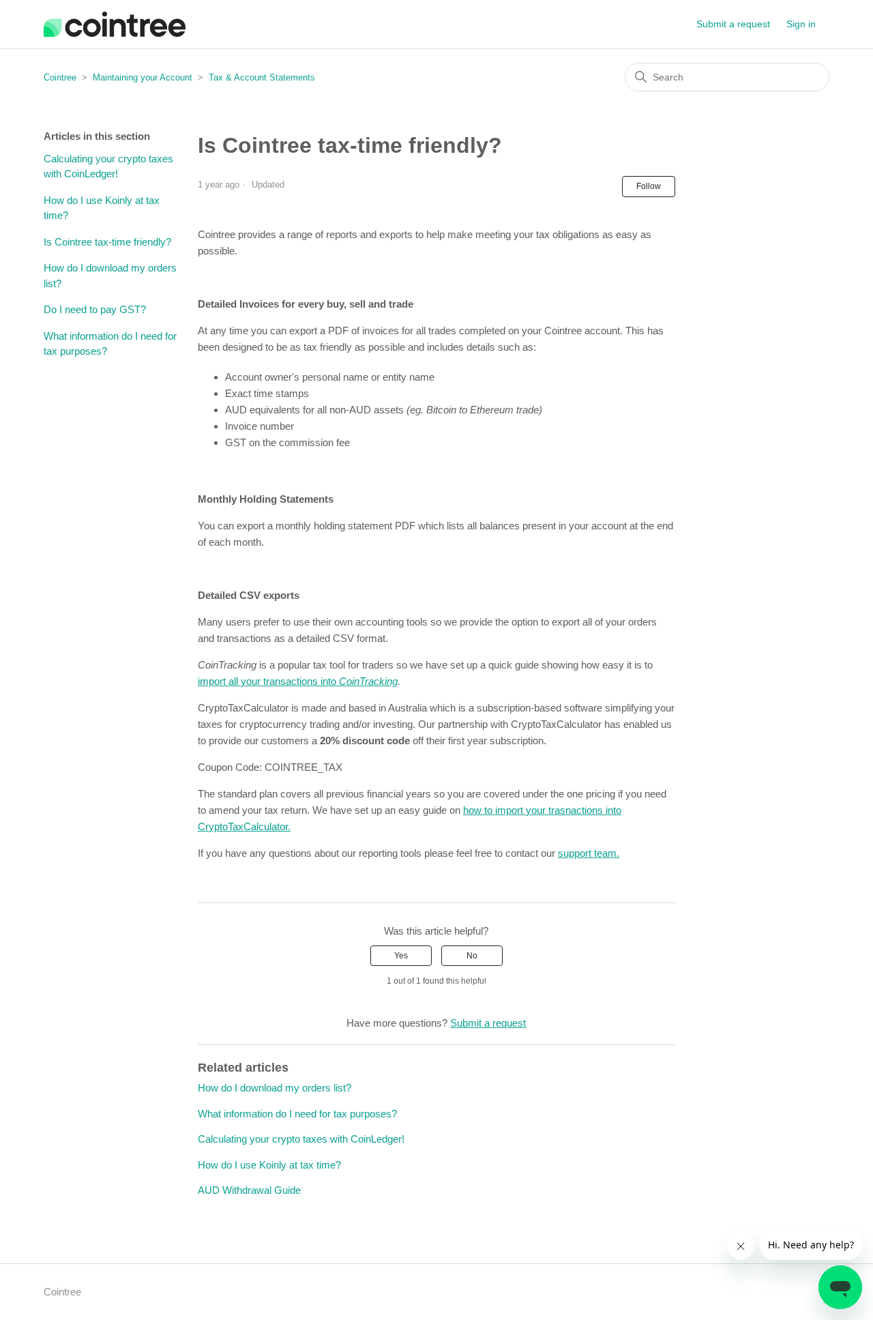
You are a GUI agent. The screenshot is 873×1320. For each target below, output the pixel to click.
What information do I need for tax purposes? (110, 343)
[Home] (115, 24)
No (472, 955)
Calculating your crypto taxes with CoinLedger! (108, 166)
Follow (648, 186)
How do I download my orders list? (110, 275)
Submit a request (733, 23)
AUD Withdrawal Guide (249, 1190)
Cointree (60, 77)
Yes (401, 955)
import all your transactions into (268, 681)
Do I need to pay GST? (95, 309)
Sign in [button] (801, 23)
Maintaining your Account (142, 77)
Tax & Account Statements (262, 77)
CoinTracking (368, 681)
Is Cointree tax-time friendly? (107, 242)
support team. (588, 853)
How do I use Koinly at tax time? (102, 208)
